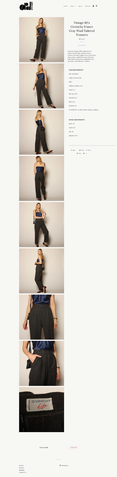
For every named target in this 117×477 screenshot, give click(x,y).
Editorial (87, 6)
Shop (72, 6)
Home (66, 6)
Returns (21, 468)
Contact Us (22, 472)
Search (21, 465)
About (80, 6)
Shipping (21, 470)
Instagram (64, 465)
